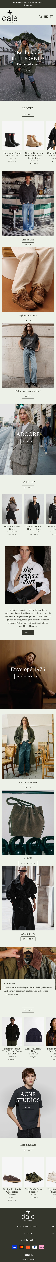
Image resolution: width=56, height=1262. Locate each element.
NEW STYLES (28, 863)
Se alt (28, 114)
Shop (28, 396)
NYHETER (28, 939)
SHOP (28, 245)
